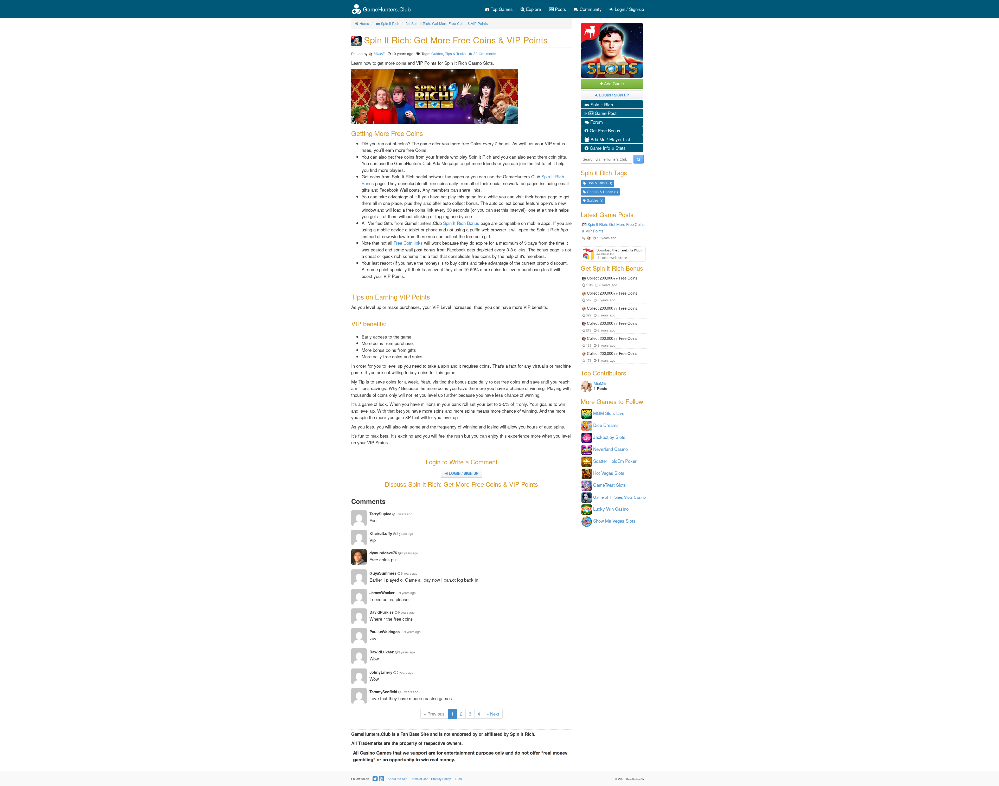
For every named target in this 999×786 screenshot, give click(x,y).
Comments (484, 53)
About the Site (397, 778)
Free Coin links (408, 242)
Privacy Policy (441, 778)
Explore (533, 9)
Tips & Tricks (455, 53)
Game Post (605, 113)
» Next (492, 713)
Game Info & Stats (607, 148)
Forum (596, 122)
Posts (560, 9)
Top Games (501, 9)
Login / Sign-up (628, 9)
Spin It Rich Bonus (461, 223)
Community (590, 9)
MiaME (600, 383)
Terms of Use (419, 778)
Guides (437, 53)
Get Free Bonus (604, 130)
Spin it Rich (601, 104)
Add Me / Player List (609, 139)
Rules (457, 778)
